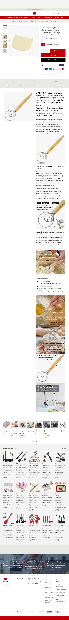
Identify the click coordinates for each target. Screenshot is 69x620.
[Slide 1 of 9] (5, 28)
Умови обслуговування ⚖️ (60, 600)
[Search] (3, 13)
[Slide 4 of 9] (5, 42)
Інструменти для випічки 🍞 (22, 21)
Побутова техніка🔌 (50, 597)
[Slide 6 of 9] (5, 51)
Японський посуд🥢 (50, 592)
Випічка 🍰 (48, 582)
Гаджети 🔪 (48, 590)
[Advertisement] (34, 4)
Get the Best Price (53, 60)
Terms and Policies (62, 618)
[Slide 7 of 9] (5, 56)
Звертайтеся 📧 (59, 587)
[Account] (61, 13)
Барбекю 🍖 (48, 587)
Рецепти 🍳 (48, 600)
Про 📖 (58, 584)
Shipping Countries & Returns (47, 74)
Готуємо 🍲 (48, 585)
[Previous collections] (32, 441)
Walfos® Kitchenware (10, 618)
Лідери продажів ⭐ (50, 580)
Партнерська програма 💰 (59, 580)
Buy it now (53, 55)
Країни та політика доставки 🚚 (60, 596)
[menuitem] (62, 18)
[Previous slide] (1, 9)
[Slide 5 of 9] (5, 46)
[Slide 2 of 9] (5, 32)
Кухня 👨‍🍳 (47, 595)
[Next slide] (67, 9)
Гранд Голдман (59, 604)
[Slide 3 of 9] (5, 37)
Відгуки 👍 (48, 602)
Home (13, 21)
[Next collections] (36, 441)
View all (64, 448)
